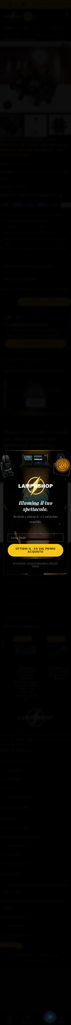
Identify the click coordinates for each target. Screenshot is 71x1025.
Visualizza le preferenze (35, 533)
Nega (36, 522)
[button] (65, 488)
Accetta (35, 511)
